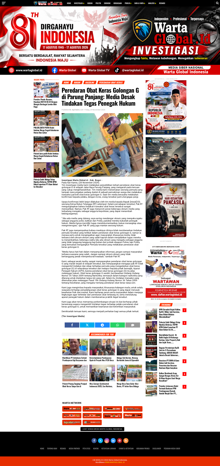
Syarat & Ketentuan (126, 448)
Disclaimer (157, 448)
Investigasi (78, 3)
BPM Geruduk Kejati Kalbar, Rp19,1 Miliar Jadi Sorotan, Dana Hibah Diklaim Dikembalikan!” (170, 313)
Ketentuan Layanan (108, 448)
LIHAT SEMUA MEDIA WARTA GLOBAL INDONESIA (102, 429)
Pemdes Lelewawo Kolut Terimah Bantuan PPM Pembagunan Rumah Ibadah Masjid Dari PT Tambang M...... (168, 390)
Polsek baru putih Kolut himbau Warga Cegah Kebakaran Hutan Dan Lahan (46, 156)
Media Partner (74, 448)
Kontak (96, 448)
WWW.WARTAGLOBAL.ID (115, 462)
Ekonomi (107, 3)
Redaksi (162, 3)
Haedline (90, 82)
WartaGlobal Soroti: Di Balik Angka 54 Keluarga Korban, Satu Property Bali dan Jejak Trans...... (169, 339)
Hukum (90, 3)
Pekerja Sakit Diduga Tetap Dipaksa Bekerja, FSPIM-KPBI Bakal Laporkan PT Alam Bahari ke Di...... (169, 326)
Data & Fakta (139, 3)
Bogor (77, 82)
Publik (127, 3)
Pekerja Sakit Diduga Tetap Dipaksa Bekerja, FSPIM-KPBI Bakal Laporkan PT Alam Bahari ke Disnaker (46, 183)
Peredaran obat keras (111, 82)
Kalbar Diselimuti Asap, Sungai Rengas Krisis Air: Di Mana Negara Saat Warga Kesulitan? (169, 377)
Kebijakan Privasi (143, 448)
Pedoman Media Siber (172, 448)
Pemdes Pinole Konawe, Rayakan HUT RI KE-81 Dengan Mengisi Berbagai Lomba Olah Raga (45, 103)
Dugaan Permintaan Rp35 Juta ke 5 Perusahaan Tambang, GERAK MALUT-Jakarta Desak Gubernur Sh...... (169, 351)
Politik (98, 3)
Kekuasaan (118, 3)
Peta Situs (86, 448)
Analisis (151, 3)
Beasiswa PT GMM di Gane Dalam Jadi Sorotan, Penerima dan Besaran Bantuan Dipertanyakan (169, 364)
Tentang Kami (52, 448)
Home (69, 3)
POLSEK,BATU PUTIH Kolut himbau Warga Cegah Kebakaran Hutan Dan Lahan (46, 130)
